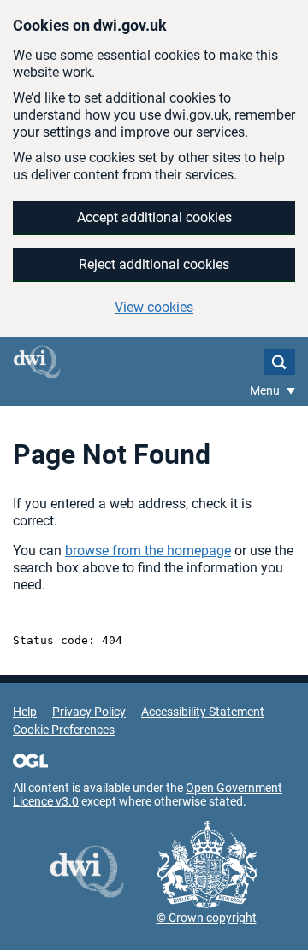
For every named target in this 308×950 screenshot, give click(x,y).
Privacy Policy (89, 711)
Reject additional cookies (154, 264)
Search (279, 362)
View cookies (154, 307)
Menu (266, 390)
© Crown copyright (207, 917)
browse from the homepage (148, 550)
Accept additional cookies (154, 217)
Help (25, 711)
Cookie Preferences (64, 729)
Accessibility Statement (202, 711)
